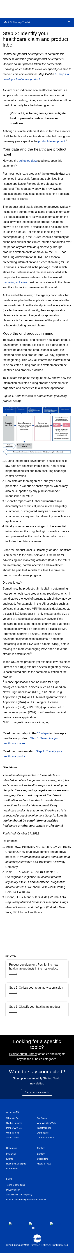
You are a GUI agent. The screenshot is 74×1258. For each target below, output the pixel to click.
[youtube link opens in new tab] (38, 1228)
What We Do (12, 1118)
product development (51, 141)
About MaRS (12, 1112)
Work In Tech (12, 1133)
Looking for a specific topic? (37, 1044)
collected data (28, 160)
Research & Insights (16, 1164)
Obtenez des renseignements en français (26, 1199)
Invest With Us (44, 1128)
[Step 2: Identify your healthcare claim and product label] (31, 936)
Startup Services (14, 1123)
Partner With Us (14, 1128)
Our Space (42, 1118)
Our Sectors (42, 1133)
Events (9, 1159)
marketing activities (15, 282)
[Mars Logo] (37, 1238)
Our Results (12, 1168)
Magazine (11, 1154)
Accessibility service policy (19, 1194)
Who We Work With (46, 1123)
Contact (41, 1148)
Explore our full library (23, 1053)
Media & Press (44, 1164)
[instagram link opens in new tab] (36, 1223)
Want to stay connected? (37, 1071)
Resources (11, 1148)
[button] (68, 22)
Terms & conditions (15, 1185)
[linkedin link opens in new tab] (56, 1223)
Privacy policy (13, 1190)
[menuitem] (21, 1118)
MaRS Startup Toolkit (17, 22)
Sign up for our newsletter (37, 1092)
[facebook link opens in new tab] (16, 1223)
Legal (9, 1179)
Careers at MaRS (45, 1137)
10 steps (43, 733)
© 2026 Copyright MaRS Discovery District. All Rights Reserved (37, 1245)
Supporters (42, 1159)
